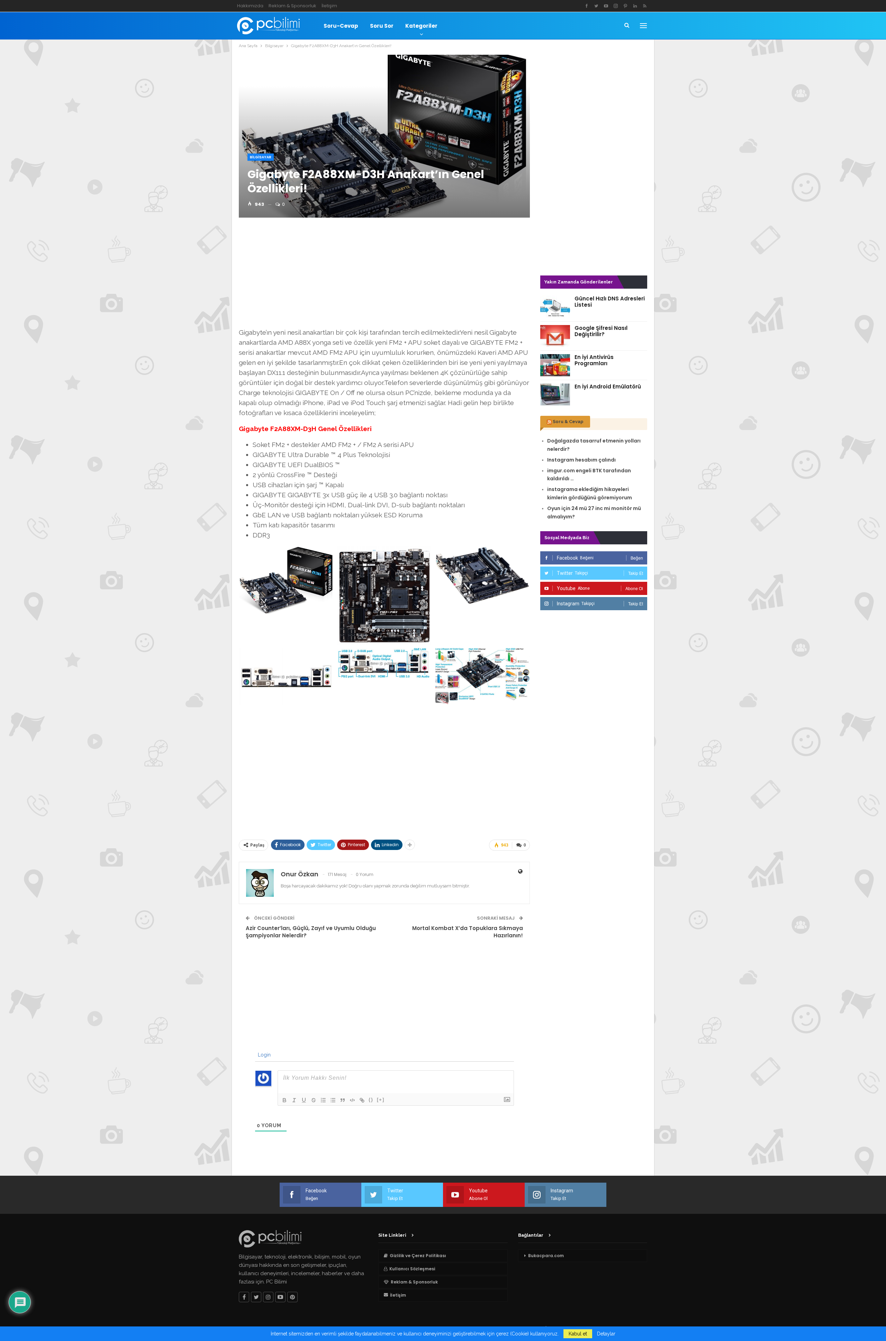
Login (263, 1055)
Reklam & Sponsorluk (292, 5)
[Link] (362, 1100)
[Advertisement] (384, 274)
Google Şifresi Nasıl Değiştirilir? (601, 331)
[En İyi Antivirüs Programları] (555, 365)
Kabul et (578, 1333)
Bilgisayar (260, 157)
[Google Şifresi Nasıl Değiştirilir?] (555, 336)
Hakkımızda (250, 5)
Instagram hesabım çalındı (581, 459)
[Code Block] (352, 1100)
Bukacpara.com (546, 1256)
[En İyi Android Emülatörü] (555, 395)
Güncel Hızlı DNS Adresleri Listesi (610, 301)
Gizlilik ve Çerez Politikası (418, 1256)
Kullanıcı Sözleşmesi (412, 1269)
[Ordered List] (323, 1100)
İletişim (329, 5)
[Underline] (304, 1100)
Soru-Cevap (341, 25)
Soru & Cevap (568, 421)
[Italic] (294, 1100)
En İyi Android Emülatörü (608, 386)
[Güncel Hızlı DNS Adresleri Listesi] (555, 307)
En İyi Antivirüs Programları (594, 360)
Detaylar (606, 1333)
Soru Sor (382, 25)
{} (371, 1099)
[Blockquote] (342, 1100)
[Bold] (284, 1100)
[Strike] (313, 1100)
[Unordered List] (333, 1100)
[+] (381, 1099)
